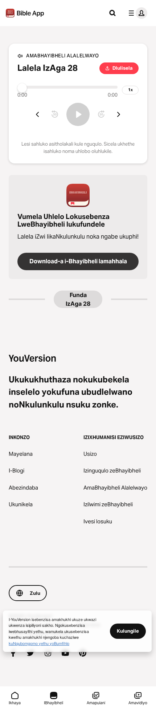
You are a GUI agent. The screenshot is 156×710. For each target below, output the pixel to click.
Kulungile (128, 631)
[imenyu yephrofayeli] (136, 13)
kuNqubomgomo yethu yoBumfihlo (39, 643)
